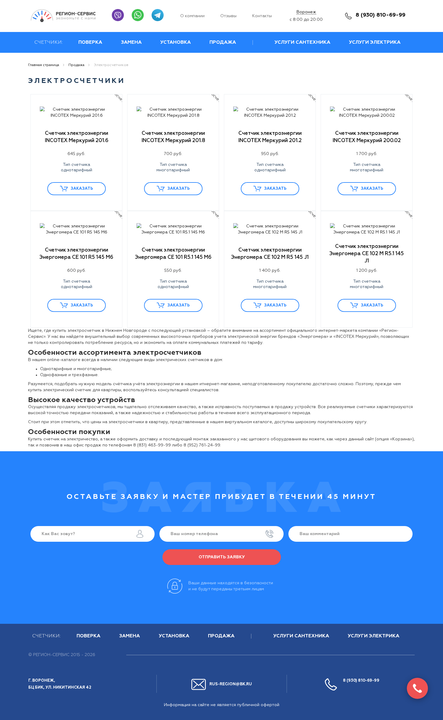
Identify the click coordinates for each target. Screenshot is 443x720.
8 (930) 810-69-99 (380, 15)
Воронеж (306, 12)
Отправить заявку (222, 557)
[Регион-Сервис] (66, 16)
